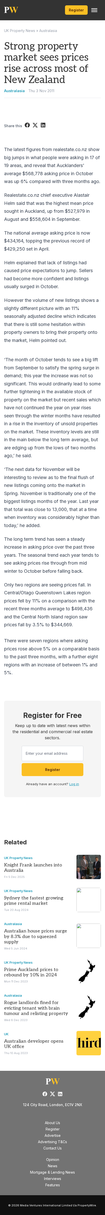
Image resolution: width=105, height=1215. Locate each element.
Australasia (48, 30)
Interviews (52, 1178)
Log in (74, 784)
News (52, 1166)
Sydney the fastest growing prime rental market (33, 900)
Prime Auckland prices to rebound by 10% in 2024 (31, 972)
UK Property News (19, 30)
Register (76, 10)
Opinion (52, 1159)
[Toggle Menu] (94, 10)
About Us (52, 1123)
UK (6, 1034)
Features (52, 1185)
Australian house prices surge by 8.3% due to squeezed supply (35, 936)
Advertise (53, 1135)
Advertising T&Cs (52, 1142)
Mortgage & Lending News (52, 1172)
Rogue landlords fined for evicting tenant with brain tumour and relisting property (36, 1008)
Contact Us (52, 1148)
